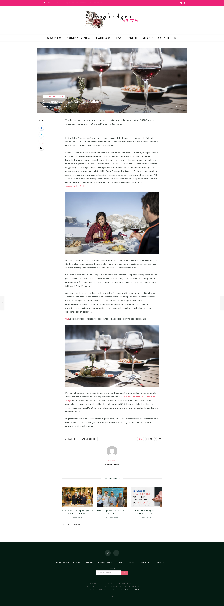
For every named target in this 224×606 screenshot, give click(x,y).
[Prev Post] (2, 303)
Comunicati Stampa (78, 38)
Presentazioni (103, 38)
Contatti (163, 38)
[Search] (174, 38)
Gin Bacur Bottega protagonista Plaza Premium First (77, 512)
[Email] (180, 106)
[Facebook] (169, 106)
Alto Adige (70, 439)
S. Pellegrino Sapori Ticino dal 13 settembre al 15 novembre (78, 3)
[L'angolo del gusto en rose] (112, 20)
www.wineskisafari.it (75, 186)
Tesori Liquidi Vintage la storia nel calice (112, 512)
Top (113, 597)
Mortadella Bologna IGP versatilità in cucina (146, 512)
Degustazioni (54, 38)
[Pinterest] (176, 106)
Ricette (133, 38)
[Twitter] (172, 106)
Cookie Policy (132, 589)
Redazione (50, 107)
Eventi (120, 38)
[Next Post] (222, 303)
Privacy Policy (116, 589)
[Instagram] (108, 553)
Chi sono (148, 38)
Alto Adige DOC (88, 439)
